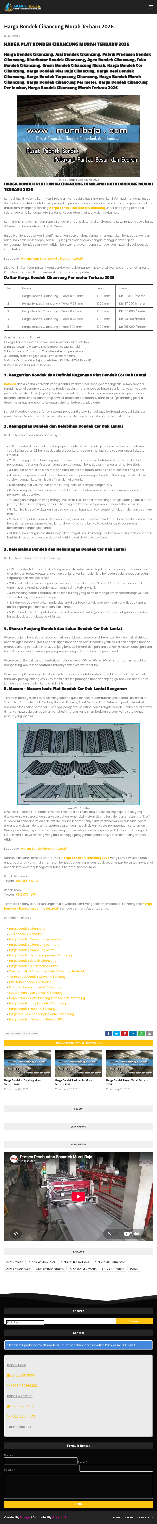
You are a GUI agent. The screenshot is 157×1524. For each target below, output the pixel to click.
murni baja (13, 36)
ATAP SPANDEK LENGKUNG (109, 1262)
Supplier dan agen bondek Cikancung (36, 993)
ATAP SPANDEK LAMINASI (75, 1262)
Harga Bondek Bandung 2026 (44, 849)
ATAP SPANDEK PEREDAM (50, 1268)
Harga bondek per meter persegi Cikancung (40, 955)
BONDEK (134, 1268)
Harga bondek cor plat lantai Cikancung (37, 1003)
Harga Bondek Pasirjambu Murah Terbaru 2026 (74, 1082)
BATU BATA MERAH (113, 1268)
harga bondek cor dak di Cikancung (77, 208)
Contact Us (145, 1517)
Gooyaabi (59, 1517)
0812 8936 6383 (27, 881)
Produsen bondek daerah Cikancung (35, 987)
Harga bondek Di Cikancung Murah (33, 966)
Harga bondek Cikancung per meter (35, 945)
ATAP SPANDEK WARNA (83, 1268)
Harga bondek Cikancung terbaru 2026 (36, 1019)
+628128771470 (22, 1416)
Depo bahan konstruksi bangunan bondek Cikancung (47, 998)
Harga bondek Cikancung (27, 929)
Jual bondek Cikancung (26, 934)
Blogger (25, 1517)
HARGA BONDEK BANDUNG (22, 1033)
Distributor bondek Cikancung (30, 982)
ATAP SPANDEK (14, 1262)
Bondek (10, 384)
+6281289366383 (23, 1385)
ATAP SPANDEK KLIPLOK (42, 1262)
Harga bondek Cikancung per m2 (32, 950)
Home (116, 1517)
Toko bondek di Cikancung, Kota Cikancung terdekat (46, 971)
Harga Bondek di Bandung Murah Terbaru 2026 (23, 1082)
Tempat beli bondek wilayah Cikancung (37, 977)
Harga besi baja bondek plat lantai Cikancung (41, 1014)
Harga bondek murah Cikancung (32, 1009)
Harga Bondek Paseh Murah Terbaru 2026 (127, 1082)
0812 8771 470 (26, 895)
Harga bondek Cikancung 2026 (85, 858)
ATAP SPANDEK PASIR (18, 1268)
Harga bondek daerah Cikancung (32, 961)
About (129, 1517)
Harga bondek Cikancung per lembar (35, 939)
